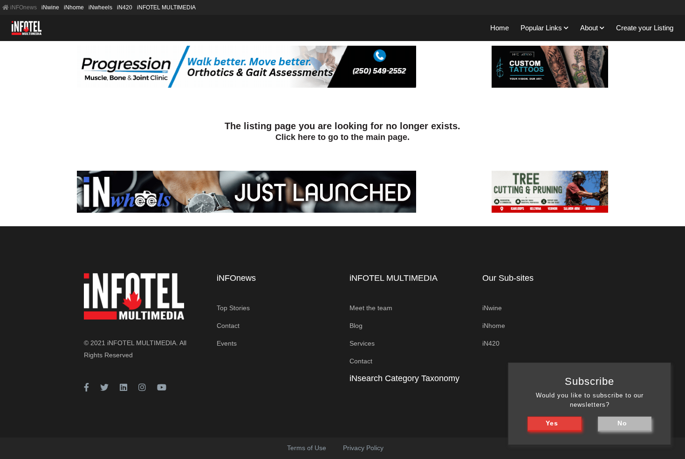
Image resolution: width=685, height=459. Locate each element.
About (589, 28)
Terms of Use (306, 448)
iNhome (74, 7)
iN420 (124, 7)
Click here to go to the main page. (342, 137)
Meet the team (370, 308)
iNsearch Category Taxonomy (404, 378)
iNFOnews (23, 7)
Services (362, 343)
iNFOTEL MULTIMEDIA (166, 7)
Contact (228, 325)
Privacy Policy (363, 448)
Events (227, 343)
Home (499, 28)
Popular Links (541, 28)
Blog (356, 325)
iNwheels (100, 7)
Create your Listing (644, 28)
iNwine (50, 7)
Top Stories (233, 308)
